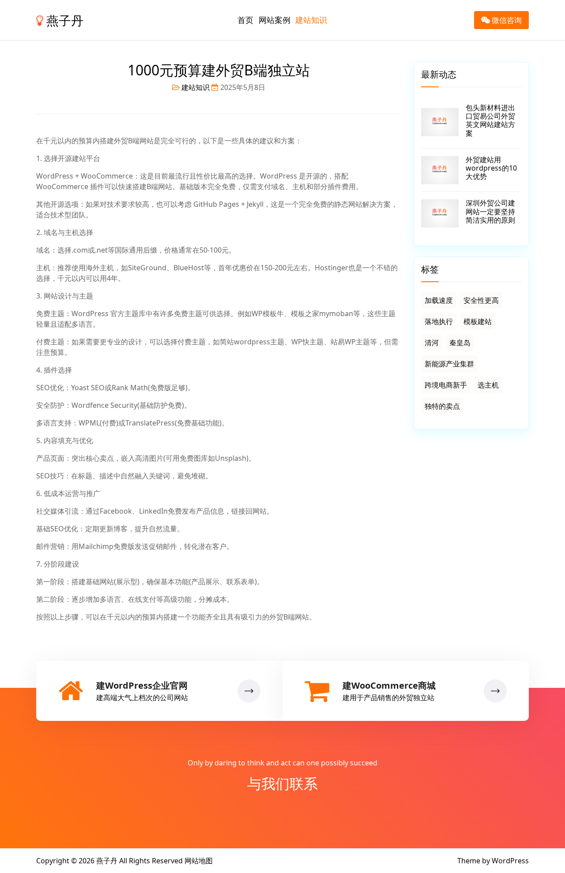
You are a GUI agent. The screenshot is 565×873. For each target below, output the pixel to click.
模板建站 (477, 321)
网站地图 (199, 861)
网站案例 (274, 20)
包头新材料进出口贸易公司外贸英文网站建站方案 (490, 120)
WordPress (510, 861)
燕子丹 (63, 20)
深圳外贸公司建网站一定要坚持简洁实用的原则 (490, 211)
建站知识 (311, 20)
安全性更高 (481, 300)
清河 (432, 342)
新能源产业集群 (449, 364)
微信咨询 (506, 20)
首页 (245, 20)
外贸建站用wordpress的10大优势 (491, 168)
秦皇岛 (460, 342)
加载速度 (439, 300)
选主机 (488, 385)
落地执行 (439, 321)
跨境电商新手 (446, 385)
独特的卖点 (442, 406)
